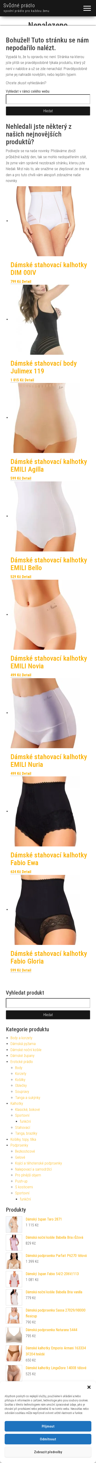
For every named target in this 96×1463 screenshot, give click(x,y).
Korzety (20, 1073)
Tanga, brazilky (26, 1133)
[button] (89, 1387)
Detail (26, 281)
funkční (25, 1121)
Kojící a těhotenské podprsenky (38, 1163)
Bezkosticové (25, 1151)
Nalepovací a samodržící (33, 1169)
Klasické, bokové (27, 1109)
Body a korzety (21, 1038)
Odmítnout (48, 1439)
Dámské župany (22, 1055)
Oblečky (21, 1085)
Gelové (20, 1157)
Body (18, 1068)
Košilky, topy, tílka (23, 1139)
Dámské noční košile (25, 1050)
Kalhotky (16, 1103)
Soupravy (22, 1091)
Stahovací (22, 1127)
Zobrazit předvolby (48, 1452)
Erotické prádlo (21, 1062)
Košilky (20, 1079)
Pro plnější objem (28, 1175)
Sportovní (22, 1115)
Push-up (21, 1181)
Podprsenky (19, 1145)
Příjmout (48, 1426)
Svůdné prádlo (19, 5)
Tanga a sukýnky (27, 1097)
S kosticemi (24, 1187)
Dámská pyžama (23, 1044)
